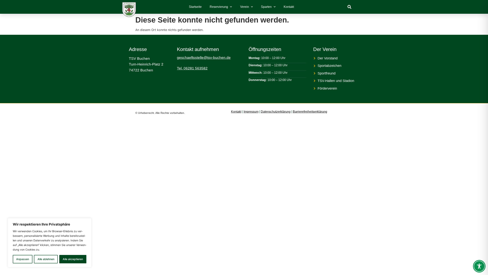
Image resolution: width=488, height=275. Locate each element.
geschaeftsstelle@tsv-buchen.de (204, 58)
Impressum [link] (251, 111)
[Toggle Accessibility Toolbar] (479, 266)
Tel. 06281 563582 (192, 68)
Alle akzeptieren (73, 259)
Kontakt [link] (236, 111)
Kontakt (289, 6)
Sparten (266, 6)
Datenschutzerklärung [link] (276, 111)
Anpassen (22, 259)
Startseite (195, 6)
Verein (244, 6)
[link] (349, 7)
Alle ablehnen (46, 259)
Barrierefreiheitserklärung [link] (310, 111)
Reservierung (219, 6)
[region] (50, 242)
